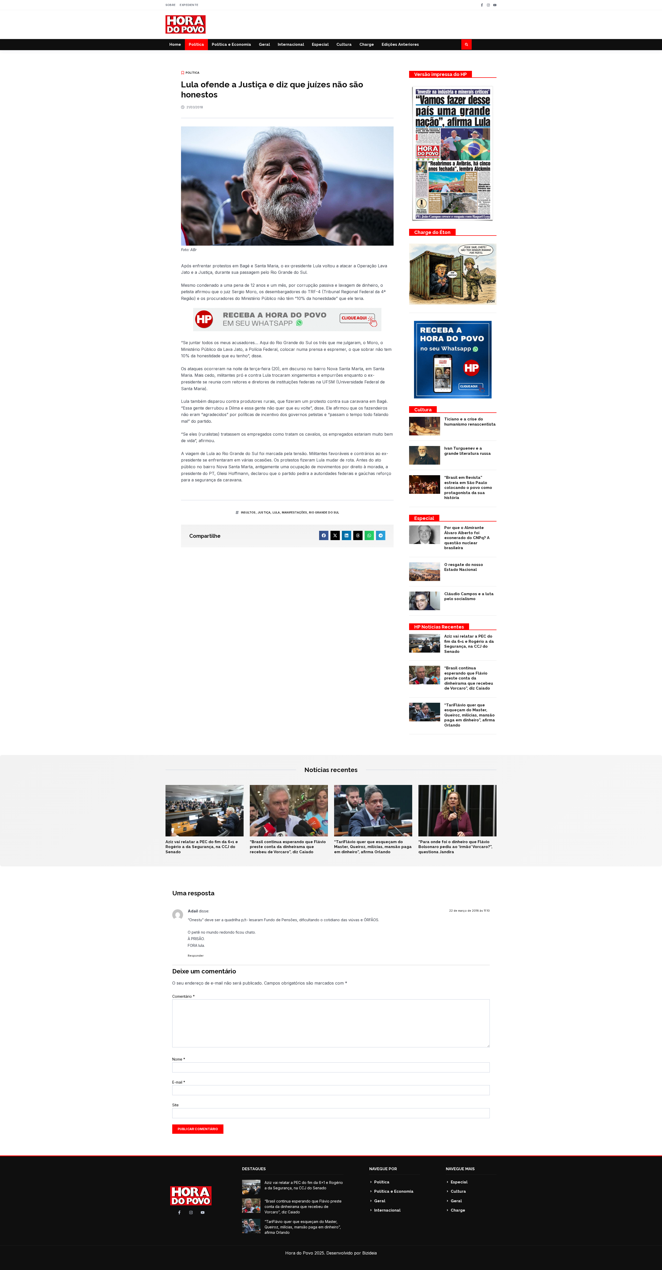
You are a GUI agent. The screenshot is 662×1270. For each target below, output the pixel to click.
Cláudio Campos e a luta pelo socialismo (469, 596)
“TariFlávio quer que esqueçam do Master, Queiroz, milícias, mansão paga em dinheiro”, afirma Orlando (469, 715)
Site (175, 1105)
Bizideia (369, 1253)
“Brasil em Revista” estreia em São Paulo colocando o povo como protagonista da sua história (468, 487)
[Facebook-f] (482, 5)
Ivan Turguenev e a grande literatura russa (467, 451)
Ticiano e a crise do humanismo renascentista (470, 422)
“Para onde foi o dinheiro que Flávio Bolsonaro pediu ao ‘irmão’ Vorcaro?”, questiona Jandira (455, 847)
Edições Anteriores (400, 44)
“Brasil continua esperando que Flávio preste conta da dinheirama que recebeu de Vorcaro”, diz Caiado (468, 678)
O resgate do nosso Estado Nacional (463, 567)
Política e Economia (231, 44)
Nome (178, 1059)
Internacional (291, 44)
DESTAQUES (254, 1169)
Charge (366, 44)
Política (196, 44)
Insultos (248, 512)
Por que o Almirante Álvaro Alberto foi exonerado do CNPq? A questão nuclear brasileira (467, 537)
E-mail (178, 1082)
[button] (466, 44)
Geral (264, 44)
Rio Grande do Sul (324, 512)
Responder (196, 955)
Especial (320, 44)
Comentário (183, 996)
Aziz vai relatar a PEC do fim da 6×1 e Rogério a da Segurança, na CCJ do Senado (469, 644)
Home (175, 44)
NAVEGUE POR (383, 1169)
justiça (264, 512)
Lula (276, 512)
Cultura (344, 44)
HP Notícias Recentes (439, 627)
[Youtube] (494, 5)
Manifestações (294, 512)
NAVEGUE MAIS (460, 1169)
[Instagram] (488, 5)
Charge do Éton (432, 232)
